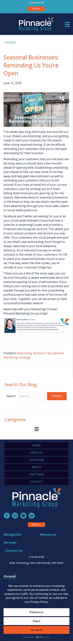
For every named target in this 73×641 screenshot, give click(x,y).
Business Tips (42, 353)
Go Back (10, 42)
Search (10, 396)
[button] (57, 396)
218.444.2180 (36, 2)
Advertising (24, 353)
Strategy (24, 357)
